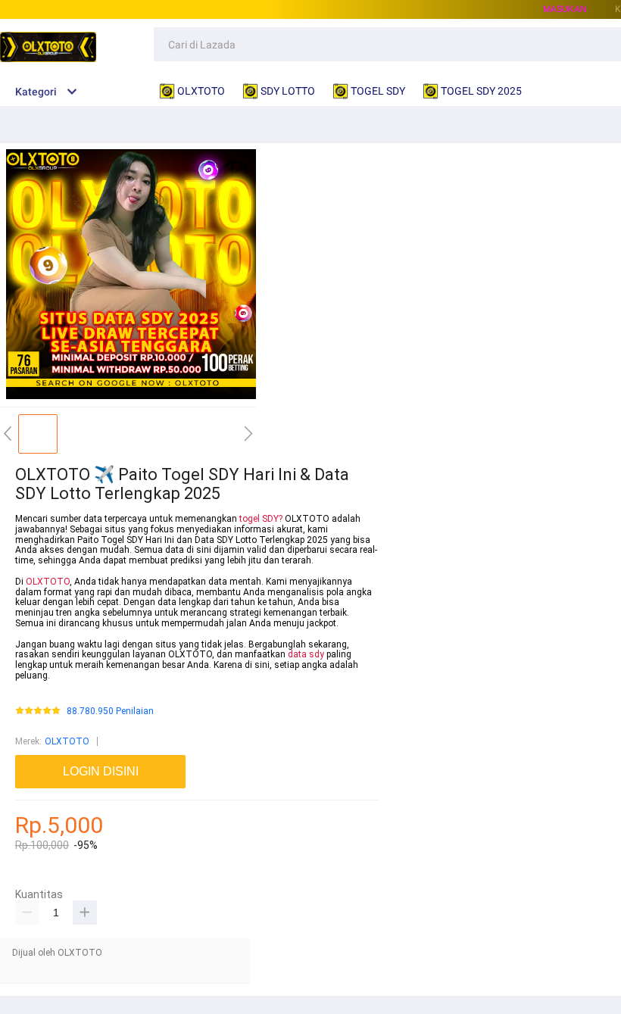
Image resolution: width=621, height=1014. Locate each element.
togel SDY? (260, 518)
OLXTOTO (48, 581)
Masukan (565, 9)
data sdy (306, 654)
